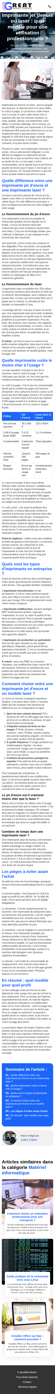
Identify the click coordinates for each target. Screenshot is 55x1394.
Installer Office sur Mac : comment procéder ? (28, 1337)
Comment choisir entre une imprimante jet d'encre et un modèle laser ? (25, 1103)
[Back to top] (46, 1385)
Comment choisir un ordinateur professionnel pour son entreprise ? (27, 1217)
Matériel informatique (33, 45)
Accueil (14, 45)
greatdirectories (28, 1372)
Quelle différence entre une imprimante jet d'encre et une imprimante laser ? (27, 1078)
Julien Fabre (28, 1139)
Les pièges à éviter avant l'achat (27, 1111)
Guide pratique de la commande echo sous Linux (27, 1278)
